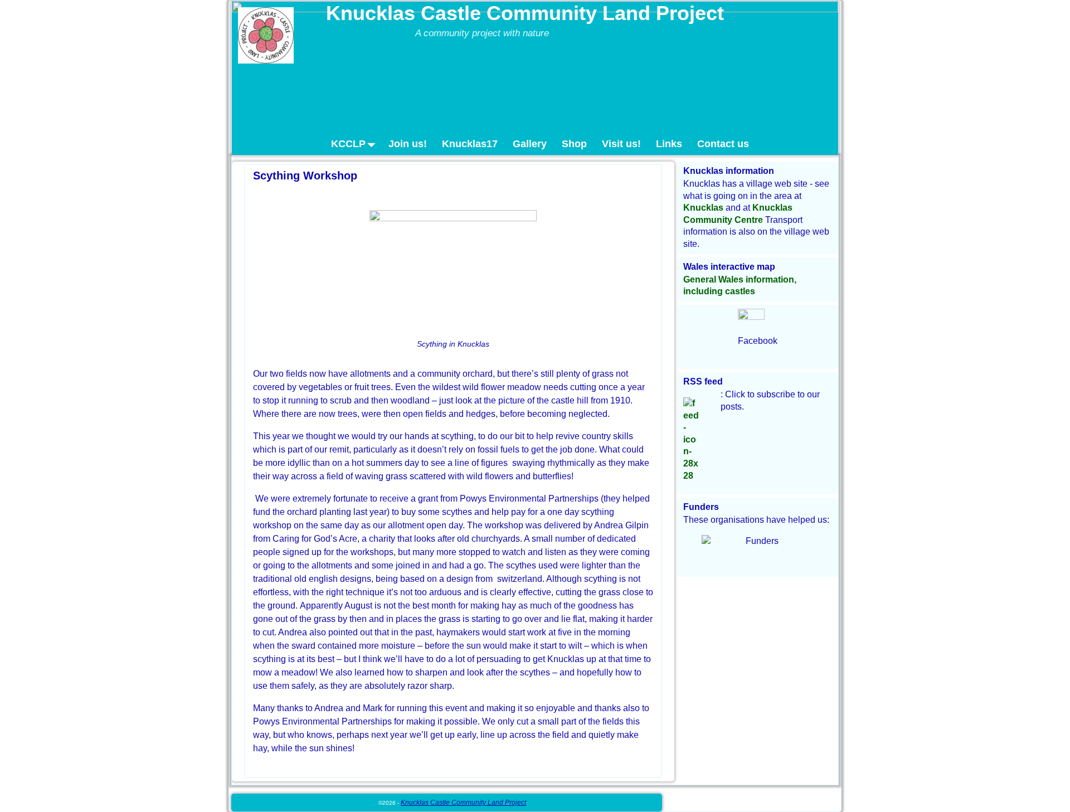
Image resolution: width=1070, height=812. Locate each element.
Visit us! (621, 143)
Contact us (723, 143)
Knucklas (703, 207)
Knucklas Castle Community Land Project (525, 13)
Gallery (530, 143)
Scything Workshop (305, 175)
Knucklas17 (470, 143)
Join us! (407, 143)
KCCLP (348, 143)
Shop (574, 143)
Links (669, 143)
